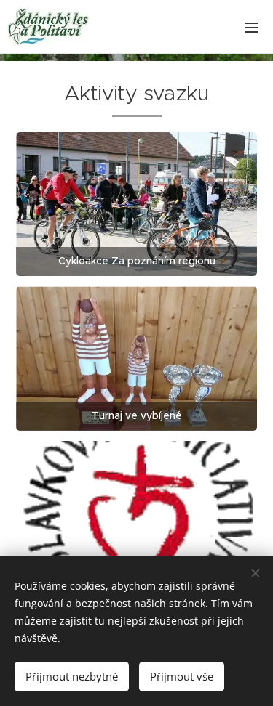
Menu (251, 26)
